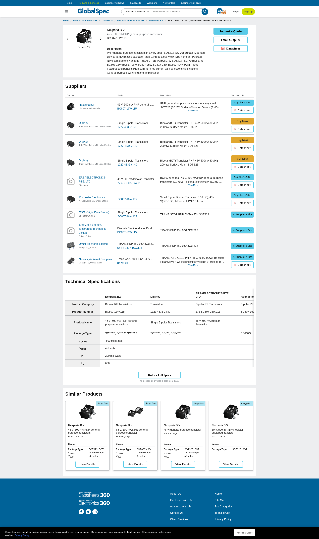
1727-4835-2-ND (127, 145)
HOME (66, 20)
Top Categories (224, 506)
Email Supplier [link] (230, 40)
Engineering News (114, 2)
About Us (175, 493)
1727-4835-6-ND (127, 164)
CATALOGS (107, 20)
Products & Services (88, 2)
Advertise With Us (180, 506)
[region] (159, 533)
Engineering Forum (191, 2)
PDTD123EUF (218, 436)
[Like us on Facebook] (81, 512)
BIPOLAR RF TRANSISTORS (130, 20)
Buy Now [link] (242, 121)
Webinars (152, 2)
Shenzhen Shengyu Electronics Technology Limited (92, 228)
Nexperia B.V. (87, 104)
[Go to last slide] (67, 39)
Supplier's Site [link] (242, 102)
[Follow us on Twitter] (88, 512)
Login (236, 11)
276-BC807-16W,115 (129, 183)
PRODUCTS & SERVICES (85, 20)
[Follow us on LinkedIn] (95, 512)
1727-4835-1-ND (127, 127)
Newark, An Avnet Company (95, 259)
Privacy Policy (223, 519)
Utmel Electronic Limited (93, 243)
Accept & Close (245, 533)
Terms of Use (222, 512)
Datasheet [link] (233, 48)
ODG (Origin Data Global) (94, 212)
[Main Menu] (67, 11)
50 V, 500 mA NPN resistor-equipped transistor (228, 431)
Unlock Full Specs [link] (159, 375)
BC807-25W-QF (75, 436)
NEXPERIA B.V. (156, 20)
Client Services (179, 519)
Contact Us (176, 512)
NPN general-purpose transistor (182, 429)
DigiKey (83, 122)
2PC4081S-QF (170, 433)
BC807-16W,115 (127, 108)
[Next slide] (101, 39)
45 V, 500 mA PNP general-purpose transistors (84, 431)
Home (69, 2)
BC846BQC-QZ (123, 436)
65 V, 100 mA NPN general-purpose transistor (132, 431)
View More (193, 111)
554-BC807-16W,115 (129, 247)
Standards (135, 2)
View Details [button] (87, 464)
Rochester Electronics (92, 197)
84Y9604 (122, 263)
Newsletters (169, 2)
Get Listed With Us (181, 500)
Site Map (220, 500)
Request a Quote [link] (230, 31)
